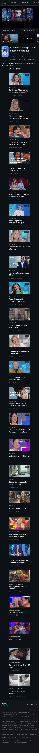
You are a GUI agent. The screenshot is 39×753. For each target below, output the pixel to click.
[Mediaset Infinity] (4, 2)
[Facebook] (27, 705)
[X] (36, 705)
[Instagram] (32, 705)
